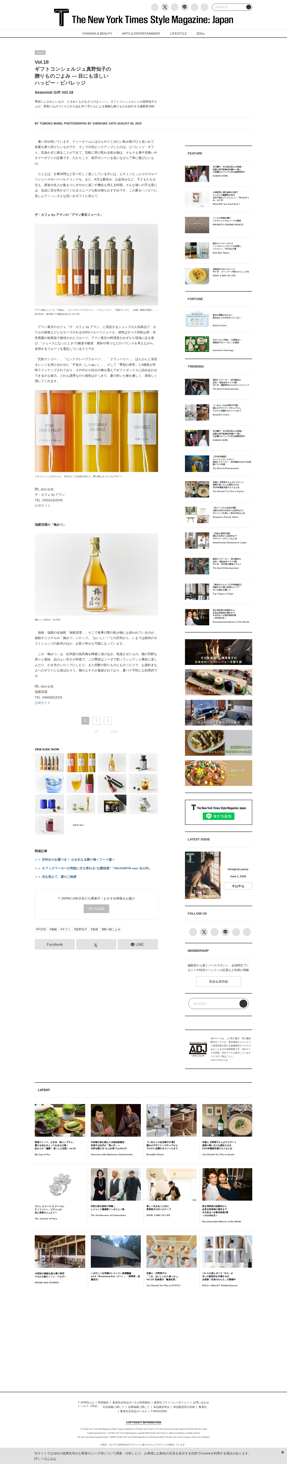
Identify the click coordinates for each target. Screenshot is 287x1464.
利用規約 (103, 1402)
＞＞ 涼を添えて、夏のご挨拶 (55, 876)
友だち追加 (96, 908)
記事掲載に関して (139, 1407)
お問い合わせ (201, 1402)
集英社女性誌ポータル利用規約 (131, 1402)
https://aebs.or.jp (219, 1060)
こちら (229, 1056)
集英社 (203, 1407)
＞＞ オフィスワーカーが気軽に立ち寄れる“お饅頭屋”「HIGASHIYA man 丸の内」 (93, 868)
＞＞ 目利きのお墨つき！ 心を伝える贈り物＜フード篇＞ (75, 859)
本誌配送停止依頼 (184, 1407)
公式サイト (42, 505)
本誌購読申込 (161, 1407)
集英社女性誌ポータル (133, 1411)
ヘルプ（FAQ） (89, 1406)
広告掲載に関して (113, 1407)
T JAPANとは (86, 1402)
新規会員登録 (218, 981)
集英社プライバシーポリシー (171, 1402)
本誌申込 (238, 886)
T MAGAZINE (159, 1411)
